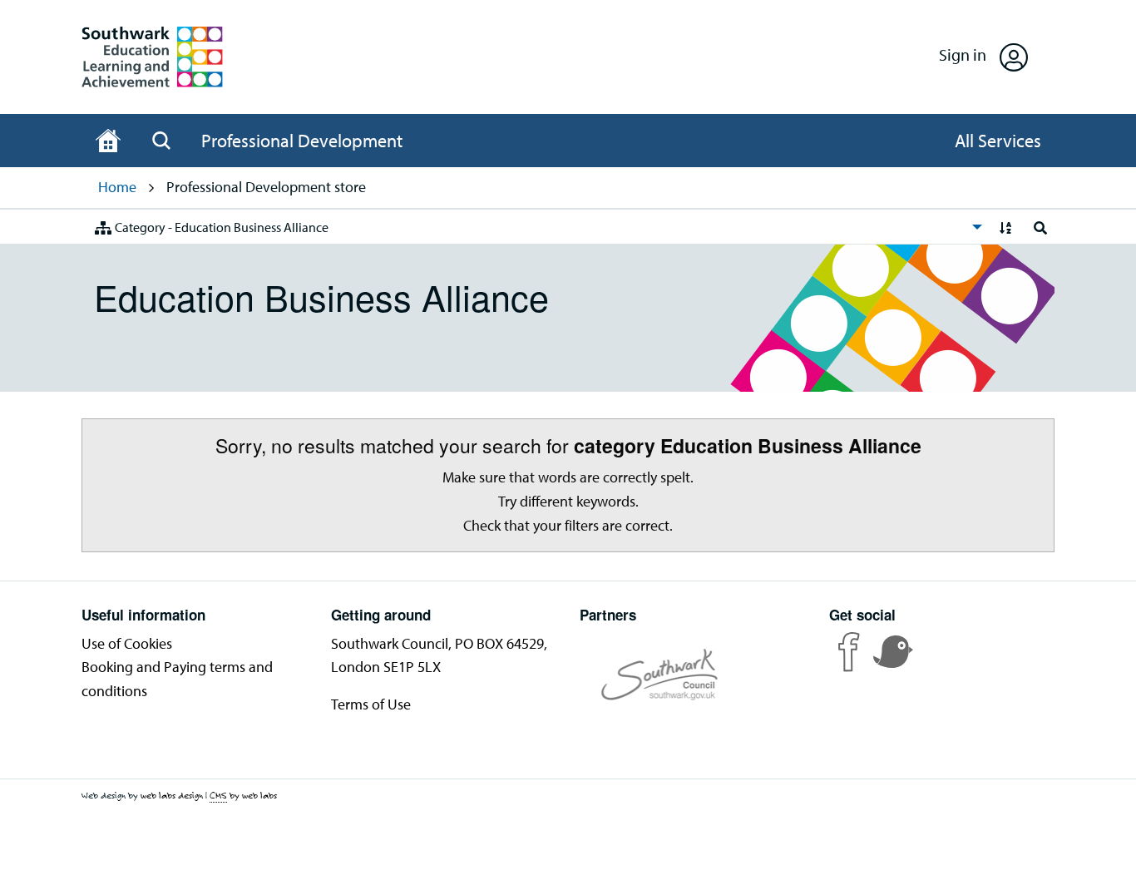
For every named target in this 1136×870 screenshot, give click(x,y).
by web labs (243, 795)
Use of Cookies (126, 643)
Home (117, 186)
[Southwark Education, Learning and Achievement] (152, 57)
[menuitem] (533, 227)
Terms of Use (371, 704)
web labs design (172, 795)
